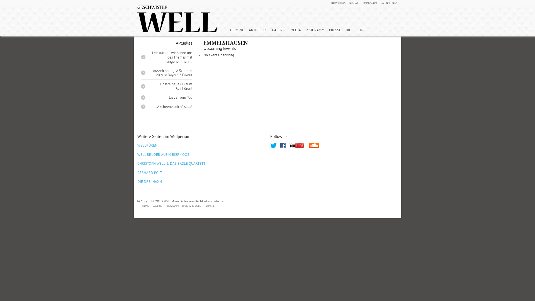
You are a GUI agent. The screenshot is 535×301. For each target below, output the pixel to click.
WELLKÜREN (147, 145)
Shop (360, 30)
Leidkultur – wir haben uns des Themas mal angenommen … (172, 57)
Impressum (370, 3)
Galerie (279, 30)
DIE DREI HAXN (149, 181)
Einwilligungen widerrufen (374, 206)
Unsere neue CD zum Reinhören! (176, 86)
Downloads (338, 3)
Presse (335, 30)
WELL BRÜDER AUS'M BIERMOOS (163, 154)
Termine (237, 30)
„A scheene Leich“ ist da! (174, 106)
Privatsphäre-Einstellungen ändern (248, 206)
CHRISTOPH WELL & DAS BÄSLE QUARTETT (171, 163)
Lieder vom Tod (180, 97)
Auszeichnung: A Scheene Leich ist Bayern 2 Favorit (172, 72)
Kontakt (354, 3)
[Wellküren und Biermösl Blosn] (177, 19)
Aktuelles (258, 30)
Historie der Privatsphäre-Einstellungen (314, 206)
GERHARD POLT (149, 172)
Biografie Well (191, 206)
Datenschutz (389, 3)
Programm (315, 30)
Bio (349, 30)
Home (145, 206)
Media (295, 30)
